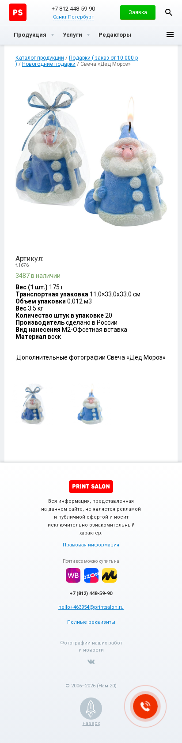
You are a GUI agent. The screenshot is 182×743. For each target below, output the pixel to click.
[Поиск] (169, 12)
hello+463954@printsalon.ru (91, 607)
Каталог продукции (39, 58)
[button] (137, 12)
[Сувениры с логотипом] (18, 12)
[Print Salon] (91, 486)
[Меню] (170, 35)
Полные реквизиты (91, 622)
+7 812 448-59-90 (73, 8)
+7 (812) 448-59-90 (91, 593)
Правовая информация (91, 545)
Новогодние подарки (49, 64)
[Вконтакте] (91, 662)
